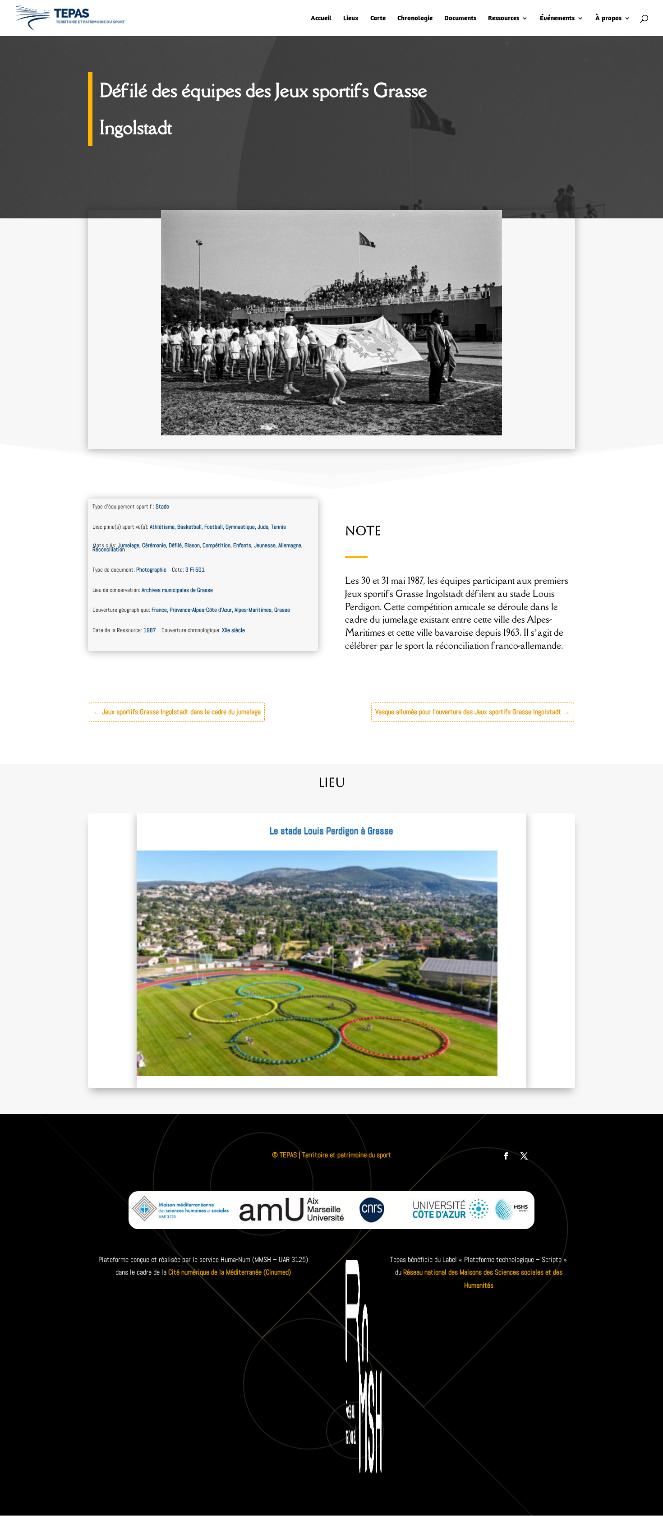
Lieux (351, 18)
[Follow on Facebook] (506, 1156)
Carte (378, 18)
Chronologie (415, 18)
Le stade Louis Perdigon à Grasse (331, 830)
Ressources (503, 18)
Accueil (321, 18)
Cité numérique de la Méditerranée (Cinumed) (229, 1272)
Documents (460, 18)
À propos (608, 18)
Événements (557, 18)
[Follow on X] (524, 1156)
